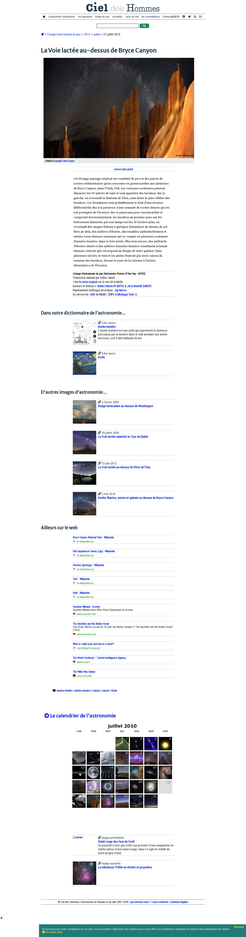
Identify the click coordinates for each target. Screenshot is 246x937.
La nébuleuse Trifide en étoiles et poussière (125, 867)
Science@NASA (171, 16)
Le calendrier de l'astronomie (82, 716)
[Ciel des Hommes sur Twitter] (189, 17)
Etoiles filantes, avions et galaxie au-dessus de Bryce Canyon (136, 498)
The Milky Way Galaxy (84, 671)
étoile (114, 690)
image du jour (102, 16)
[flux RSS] (195, 17)
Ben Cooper (68, 161)
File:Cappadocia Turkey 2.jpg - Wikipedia (94, 551)
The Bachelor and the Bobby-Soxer (91, 623)
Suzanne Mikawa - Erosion (86, 606)
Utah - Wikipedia (81, 592)
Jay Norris (120, 290)
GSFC (111, 294)
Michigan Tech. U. (127, 294)
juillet (97, 34)
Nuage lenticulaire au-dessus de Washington (125, 406)
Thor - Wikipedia (81, 579)
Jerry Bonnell (134, 286)
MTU (120, 286)
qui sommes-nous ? (141, 902)
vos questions (85, 16)
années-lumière (65, 690)
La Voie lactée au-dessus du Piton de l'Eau (124, 467)
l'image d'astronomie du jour (64, 34)
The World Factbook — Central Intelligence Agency (99, 657)
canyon (96, 690)
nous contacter (161, 902)
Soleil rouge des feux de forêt (116, 841)
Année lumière (107, 327)
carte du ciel (132, 16)
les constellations (151, 16)
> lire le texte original (85, 282)
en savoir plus (53, 932)
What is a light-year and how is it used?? (93, 644)
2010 (87, 34)
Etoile (101, 357)
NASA (102, 294)
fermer (239, 927)
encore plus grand (123, 169)
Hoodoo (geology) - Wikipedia (88, 565)
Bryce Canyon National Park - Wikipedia (93, 537)
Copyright (57, 161)
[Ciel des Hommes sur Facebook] (184, 17)
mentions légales (179, 902)
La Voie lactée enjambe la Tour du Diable (123, 437)
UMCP (147, 286)
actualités (117, 16)
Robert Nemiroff (106, 286)
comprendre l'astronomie (62, 16)
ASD (92, 294)
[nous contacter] (200, 17)
